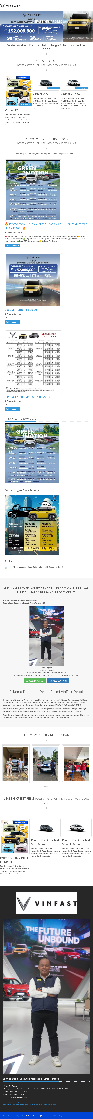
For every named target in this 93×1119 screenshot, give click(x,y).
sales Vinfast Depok (22, 1104)
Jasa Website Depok (56, 1116)
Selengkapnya (11, 245)
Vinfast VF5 (40, 94)
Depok (17, 1102)
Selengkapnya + (26, 104)
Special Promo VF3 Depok (22, 310)
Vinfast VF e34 (70, 94)
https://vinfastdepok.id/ (15, 1116)
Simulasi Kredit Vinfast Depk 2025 (27, 397)
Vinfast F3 (11, 110)
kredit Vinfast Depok (9, 1104)
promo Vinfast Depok (36, 1104)
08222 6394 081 (36, 680)
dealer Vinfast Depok (50, 1104)
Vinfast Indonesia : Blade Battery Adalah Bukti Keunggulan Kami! (38, 567)
